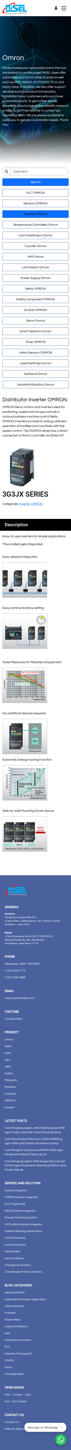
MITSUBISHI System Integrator (24, 1224)
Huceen (10, 1107)
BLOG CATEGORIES (18, 1285)
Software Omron (35, 373)
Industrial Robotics (16, 1326)
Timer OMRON (35, 342)
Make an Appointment (18, 1428)
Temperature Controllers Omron (35, 224)
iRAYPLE (10, 1100)
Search (35, 182)
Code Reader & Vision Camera (23, 1271)
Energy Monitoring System (21, 1217)
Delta (8, 1046)
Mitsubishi (11, 1080)
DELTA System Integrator (20, 1210)
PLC (7, 1346)
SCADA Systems (15, 1237)
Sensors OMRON (35, 203)
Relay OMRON (35, 288)
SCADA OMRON (35, 310)
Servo (8, 1367)
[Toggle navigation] (64, 8)
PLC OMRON (35, 192)
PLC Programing (15, 1203)
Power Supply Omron (35, 278)
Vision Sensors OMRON (35, 352)
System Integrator (16, 1190)
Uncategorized (14, 1373)
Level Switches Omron (35, 363)
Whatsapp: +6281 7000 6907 (22, 963)
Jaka (8, 1066)
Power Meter (13, 1319)
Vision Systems (14, 1306)
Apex (8, 1052)
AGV (7, 1333)
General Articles (15, 1292)
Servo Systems (14, 1258)
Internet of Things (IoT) (18, 1353)
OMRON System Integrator (21, 1197)
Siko (7, 1059)
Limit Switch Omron (35, 267)
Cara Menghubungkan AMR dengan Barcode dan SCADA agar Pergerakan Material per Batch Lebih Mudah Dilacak (35, 1165)
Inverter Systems (15, 1244)
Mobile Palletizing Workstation (23, 1231)
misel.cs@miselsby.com (19, 998)
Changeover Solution (18, 1265)
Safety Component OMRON (35, 299)
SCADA (9, 1360)
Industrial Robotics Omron (35, 384)
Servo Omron (35, 320)
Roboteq (10, 1086)
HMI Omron (36, 256)
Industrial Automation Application (25, 1299)
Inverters (10, 1312)
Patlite (9, 1073)
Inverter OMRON (35, 214)
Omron (9, 1039)
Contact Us (12, 1422)
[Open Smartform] (60, 1439)
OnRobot (10, 1093)
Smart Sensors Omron (35, 331)
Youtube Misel (13, 1018)
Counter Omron (36, 246)
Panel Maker (12, 1251)
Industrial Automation (18, 1340)
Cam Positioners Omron (35, 235)
